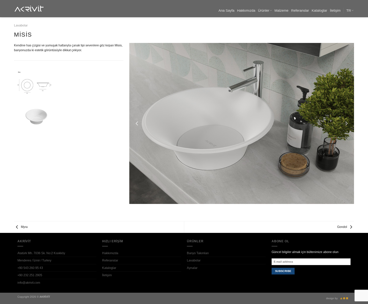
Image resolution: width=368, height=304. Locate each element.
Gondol (342, 226)
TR (348, 10)
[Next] (346, 123)
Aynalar (192, 267)
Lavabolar (21, 25)
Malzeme (281, 10)
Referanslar (300, 10)
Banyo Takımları (198, 253)
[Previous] (137, 123)
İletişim (335, 10)
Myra (24, 226)
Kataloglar (319, 10)
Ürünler (263, 10)
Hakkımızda (246, 10)
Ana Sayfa (226, 10)
